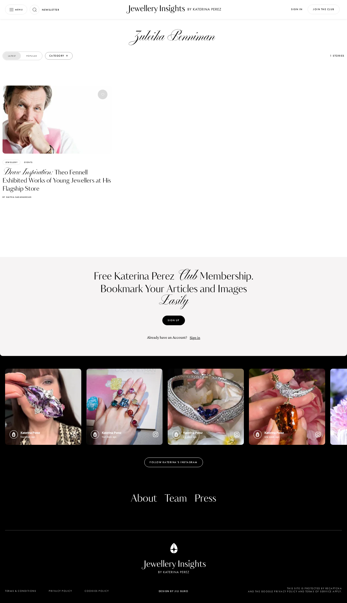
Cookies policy (97, 591)
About (144, 498)
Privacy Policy (60, 591)
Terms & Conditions (20, 591)
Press (205, 498)
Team (176, 498)
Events (28, 162)
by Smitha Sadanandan (17, 197)
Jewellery (11, 162)
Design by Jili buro (173, 591)
